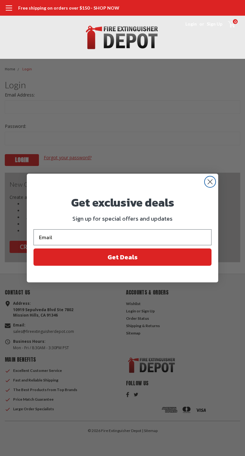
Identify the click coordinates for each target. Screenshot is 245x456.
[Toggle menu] (9, 11)
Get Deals (122, 257)
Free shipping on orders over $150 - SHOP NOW (68, 8)
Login (191, 24)
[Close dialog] (210, 181)
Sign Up (214, 24)
